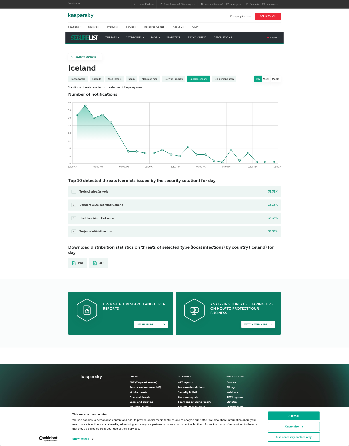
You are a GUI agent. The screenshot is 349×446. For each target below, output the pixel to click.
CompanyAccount (240, 16)
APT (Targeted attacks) (143, 382)
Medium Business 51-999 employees (223, 4)
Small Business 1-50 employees (179, 4)
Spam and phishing (141, 401)
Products (112, 26)
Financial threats (140, 397)
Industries (93, 26)
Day (258, 79)
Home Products (146, 4)
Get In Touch (268, 16)
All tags (231, 387)
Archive (231, 382)
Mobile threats (138, 392)
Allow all (293, 415)
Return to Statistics (85, 56)
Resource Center (154, 26)
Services (131, 26)
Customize (292, 426)
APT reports (185, 382)
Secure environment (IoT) (145, 387)
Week (266, 79)
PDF (80, 263)
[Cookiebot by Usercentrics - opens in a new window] (48, 439)
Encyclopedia (196, 37)
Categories (184, 376)
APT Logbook (235, 397)
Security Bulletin (188, 392)
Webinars (232, 392)
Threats (134, 376)
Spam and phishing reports (194, 401)
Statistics (173, 37)
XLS (101, 263)
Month (275, 79)
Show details (80, 438)
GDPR (195, 26)
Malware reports (188, 397)
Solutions (73, 26)
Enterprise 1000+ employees (264, 4)
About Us (178, 26)
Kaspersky (81, 14)
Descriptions (223, 37)
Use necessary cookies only (294, 437)
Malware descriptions (191, 387)
